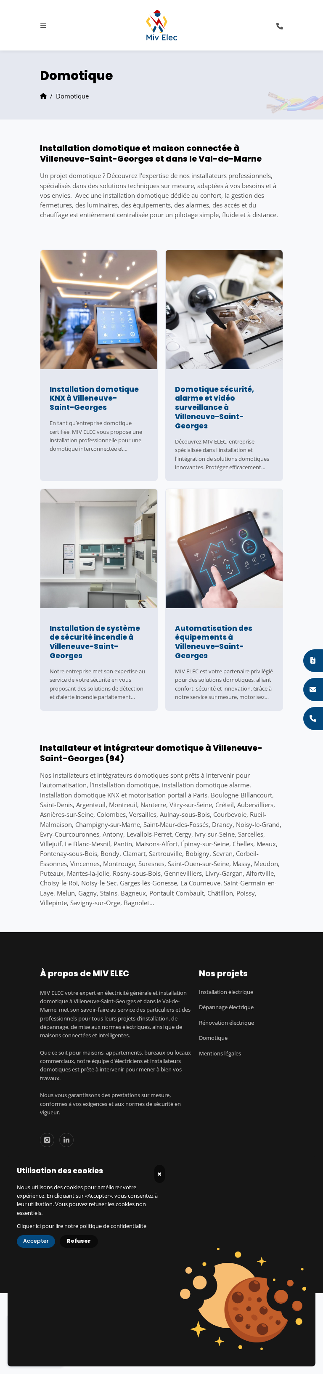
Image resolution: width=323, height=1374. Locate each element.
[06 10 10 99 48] (313, 718)
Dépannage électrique (226, 1007)
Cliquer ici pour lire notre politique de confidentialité (81, 1226)
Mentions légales (220, 1053)
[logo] (161, 25)
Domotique (213, 1038)
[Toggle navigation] (43, 25)
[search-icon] (279, 25)
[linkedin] (66, 1140)
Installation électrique (226, 992)
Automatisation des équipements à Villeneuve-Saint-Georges (213, 642)
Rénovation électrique (226, 1022)
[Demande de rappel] (313, 689)
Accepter (36, 1241)
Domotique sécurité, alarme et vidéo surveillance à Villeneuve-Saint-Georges (214, 408)
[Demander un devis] (313, 660)
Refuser (79, 1241)
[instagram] (47, 1140)
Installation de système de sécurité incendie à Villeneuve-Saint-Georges (95, 642)
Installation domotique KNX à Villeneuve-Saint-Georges (94, 399)
